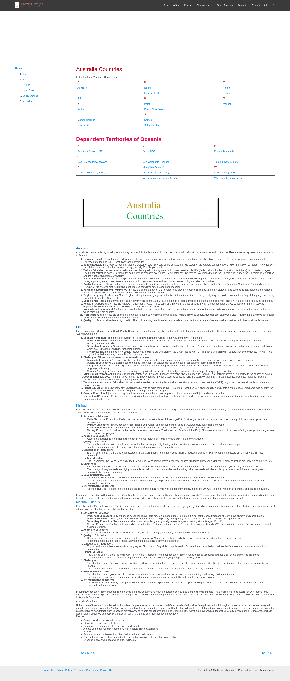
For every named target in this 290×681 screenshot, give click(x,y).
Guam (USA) (149, 151)
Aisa (24, 74)
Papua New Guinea (154, 109)
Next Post (267, 653)
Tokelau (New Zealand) (226, 162)
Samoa (148, 120)
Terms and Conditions (86, 670)
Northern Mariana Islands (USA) (159, 178)
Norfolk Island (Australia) (155, 172)
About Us (49, 670)
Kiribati (81, 109)
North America (204, 5)
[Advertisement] (145, 33)
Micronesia (83, 125)
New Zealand (151, 93)
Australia (242, 5)
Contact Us (106, 670)
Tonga (226, 87)
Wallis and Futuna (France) (228, 178)
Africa (176, 5)
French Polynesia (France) (91, 172)
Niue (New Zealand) (153, 167)
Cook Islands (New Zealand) (92, 162)
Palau (147, 104)
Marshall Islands (86, 120)
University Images (32, 4)
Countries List (259, 5)
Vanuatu (227, 104)
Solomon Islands (153, 125)
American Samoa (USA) (90, 151)
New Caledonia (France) (155, 162)
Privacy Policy (64, 670)
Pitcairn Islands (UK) (225, 151)
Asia (166, 5)
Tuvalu (226, 93)
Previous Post (85, 653)
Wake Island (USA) (224, 172)
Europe (188, 5)
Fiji (79, 98)
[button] (273, 5)
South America (225, 5)
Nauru (147, 87)
